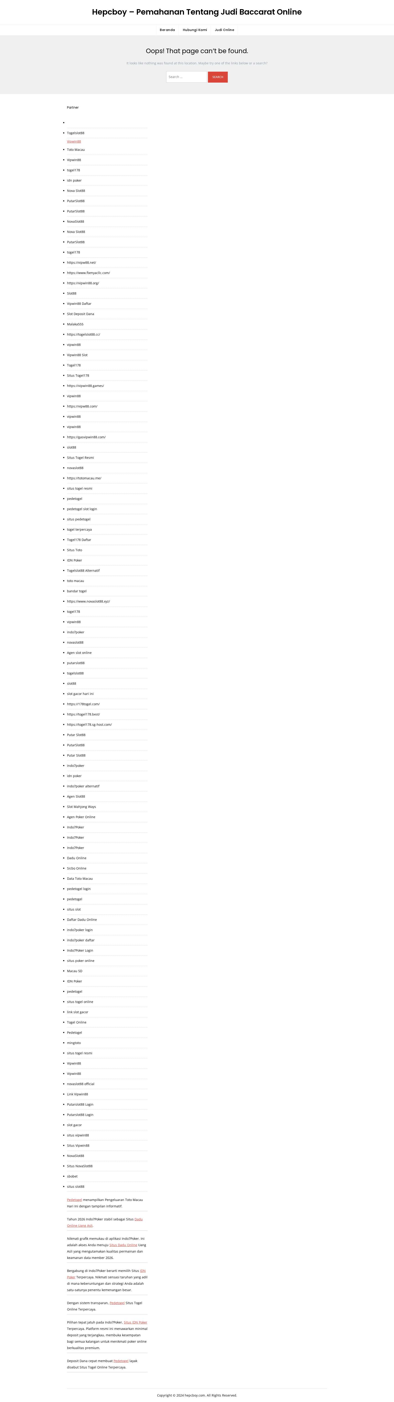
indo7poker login (80, 930)
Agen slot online (79, 652)
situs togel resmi (79, 488)
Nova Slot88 (76, 190)
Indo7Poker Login (80, 950)
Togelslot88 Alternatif (83, 570)
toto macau (75, 581)
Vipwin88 (74, 141)
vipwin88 (74, 344)
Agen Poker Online (81, 817)
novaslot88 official (80, 1084)
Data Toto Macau (80, 878)
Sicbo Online (76, 868)
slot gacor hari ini (80, 694)
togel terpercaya (79, 529)
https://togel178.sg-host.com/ (89, 724)
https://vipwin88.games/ (85, 386)
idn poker (74, 180)
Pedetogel (74, 1032)
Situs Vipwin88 (78, 1145)
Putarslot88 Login (80, 1104)
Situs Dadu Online (123, 1245)
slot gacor (74, 1125)
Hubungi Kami (195, 30)
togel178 (73, 170)
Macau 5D (74, 971)
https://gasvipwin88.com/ (86, 437)
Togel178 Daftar (79, 540)
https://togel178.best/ (83, 714)
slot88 (71, 447)
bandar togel (77, 591)
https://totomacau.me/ (84, 478)
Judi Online (224, 30)
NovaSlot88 (75, 221)
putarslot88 (76, 663)
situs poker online (80, 960)
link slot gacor (77, 1012)
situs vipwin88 (78, 1135)
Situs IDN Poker (135, 1322)
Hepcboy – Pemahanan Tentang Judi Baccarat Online (197, 11)
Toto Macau (76, 149)
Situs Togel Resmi (80, 457)
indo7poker (75, 632)
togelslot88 (75, 673)
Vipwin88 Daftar (79, 303)
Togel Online (76, 1022)
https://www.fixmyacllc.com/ (88, 273)
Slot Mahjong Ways (81, 806)
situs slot (74, 909)
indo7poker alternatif (83, 786)
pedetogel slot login (82, 509)
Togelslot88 (75, 133)
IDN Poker (74, 560)
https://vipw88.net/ (81, 262)
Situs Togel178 (78, 375)
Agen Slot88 (76, 796)
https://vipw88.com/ (82, 406)
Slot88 (71, 293)
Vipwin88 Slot (77, 355)
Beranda (167, 30)
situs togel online (80, 1002)
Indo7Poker (75, 827)
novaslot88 (75, 468)
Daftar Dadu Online (82, 919)
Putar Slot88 (76, 735)
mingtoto (74, 1043)
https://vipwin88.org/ (83, 283)
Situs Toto (74, 550)
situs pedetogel (79, 519)
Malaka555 (75, 324)
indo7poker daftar (81, 940)
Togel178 (74, 365)
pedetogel (74, 498)
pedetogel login (79, 889)
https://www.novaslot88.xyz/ (88, 601)
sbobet (72, 1176)
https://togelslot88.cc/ (83, 334)
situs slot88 (75, 1186)
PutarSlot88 (76, 201)
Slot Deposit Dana (80, 314)
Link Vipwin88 (77, 1094)
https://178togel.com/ (83, 704)
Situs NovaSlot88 (80, 1166)
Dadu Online (76, 858)
